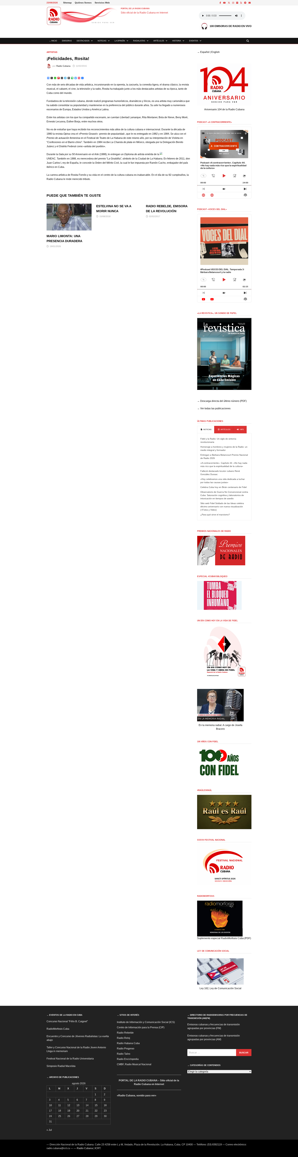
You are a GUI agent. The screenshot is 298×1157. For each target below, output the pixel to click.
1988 (103, 154)
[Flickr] (237, 2)
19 (68, 1110)
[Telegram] (245, 2)
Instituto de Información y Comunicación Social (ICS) (146, 1022)
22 (96, 1110)
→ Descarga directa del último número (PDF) (222, 401)
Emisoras (67, 41)
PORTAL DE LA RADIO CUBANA (135, 8)
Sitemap (67, 2)
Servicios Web (102, 2)
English (215, 52)
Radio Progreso (125, 1048)
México (140, 142)
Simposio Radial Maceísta (61, 1066)
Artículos (158, 41)
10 (50, 1105)
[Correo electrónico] (249, 2)
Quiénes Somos (83, 2)
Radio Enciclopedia (128, 1059)
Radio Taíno (123, 1053)
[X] (229, 2)
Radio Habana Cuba (128, 1043)
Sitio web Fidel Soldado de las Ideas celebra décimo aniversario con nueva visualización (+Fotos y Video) (222, 506)
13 (78, 1105)
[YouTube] (224, 2)
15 (96, 1105)
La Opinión (120, 41)
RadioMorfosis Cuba (58, 1028)
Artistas (52, 52)
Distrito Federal (67, 146)
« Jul (49, 1130)
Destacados (83, 41)
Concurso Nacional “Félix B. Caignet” (67, 1021)
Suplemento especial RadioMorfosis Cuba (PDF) (224, 938)
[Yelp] (241, 2)
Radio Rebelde (125, 1032)
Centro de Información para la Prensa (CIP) (140, 1027)
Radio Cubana (63, 66)
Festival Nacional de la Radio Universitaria (70, 1058)
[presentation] (205, 429)
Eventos (193, 41)
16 (105, 1105)
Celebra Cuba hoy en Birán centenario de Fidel (223, 487)
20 (78, 1110)
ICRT (97, 1148)
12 (68, 1105)
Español (204, 52)
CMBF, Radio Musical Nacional (134, 1064)
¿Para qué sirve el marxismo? (215, 514)
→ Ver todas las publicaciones (213, 408)
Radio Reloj (123, 1038)
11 (59, 1105)
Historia (176, 41)
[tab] (205, 429)
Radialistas (139, 41)
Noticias (102, 41)
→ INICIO (53, 41)
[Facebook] (220, 2)
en (150, 133)
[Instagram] (233, 2)
